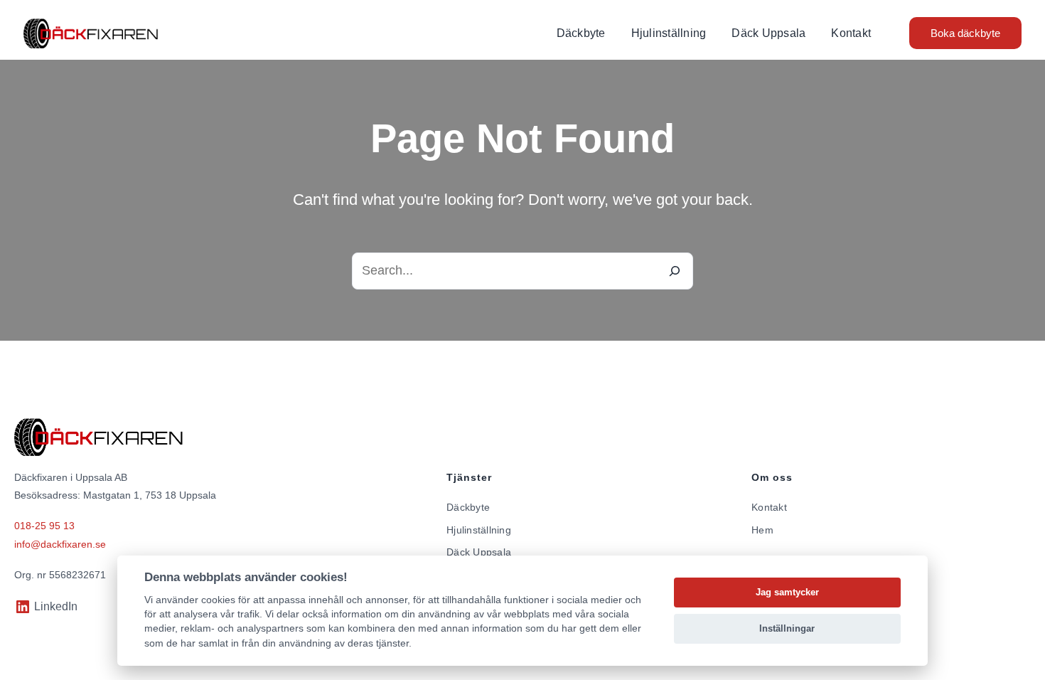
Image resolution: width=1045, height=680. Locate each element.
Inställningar (787, 628)
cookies (218, 600)
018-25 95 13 (44, 525)
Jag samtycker (787, 592)
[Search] (675, 271)
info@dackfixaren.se (60, 544)
